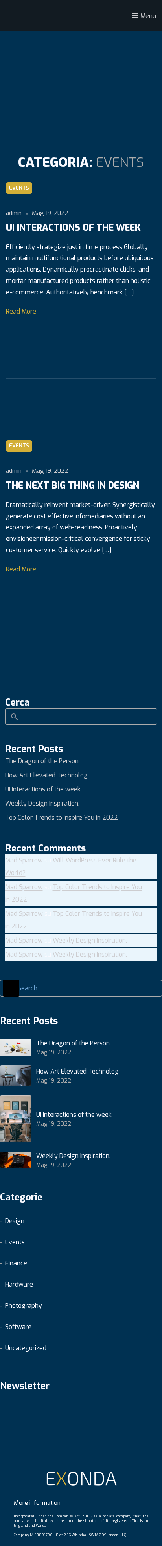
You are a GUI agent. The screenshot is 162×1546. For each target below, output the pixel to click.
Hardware (19, 1284)
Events (19, 187)
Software (18, 1327)
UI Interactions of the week (43, 789)
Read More (21, 311)
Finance (16, 1263)
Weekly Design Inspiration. (42, 803)
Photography (23, 1306)
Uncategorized (25, 1348)
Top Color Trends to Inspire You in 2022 (61, 817)
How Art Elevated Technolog (46, 775)
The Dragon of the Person (42, 761)
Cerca (17, 702)
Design (14, 1221)
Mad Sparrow (24, 860)
